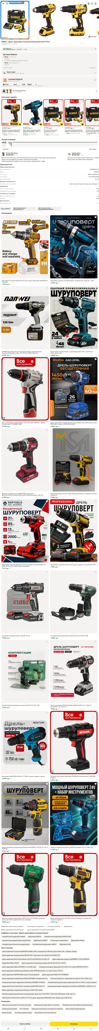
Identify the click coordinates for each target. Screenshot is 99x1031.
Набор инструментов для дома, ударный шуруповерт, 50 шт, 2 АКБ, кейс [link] (72, 847)
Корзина (74, 1028)
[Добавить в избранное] (92, 3)
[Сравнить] (88, 3)
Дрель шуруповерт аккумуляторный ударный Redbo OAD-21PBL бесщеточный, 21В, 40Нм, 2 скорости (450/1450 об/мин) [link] (74, 423)
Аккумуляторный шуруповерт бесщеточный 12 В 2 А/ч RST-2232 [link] (69, 636)
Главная (8, 1028)
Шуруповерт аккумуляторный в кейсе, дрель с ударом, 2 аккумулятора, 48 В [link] (73, 564)
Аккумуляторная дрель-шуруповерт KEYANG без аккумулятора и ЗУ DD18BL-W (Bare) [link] (73, 777)
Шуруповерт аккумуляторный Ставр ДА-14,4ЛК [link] (16, 636)
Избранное (58, 1028)
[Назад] (3, 3)
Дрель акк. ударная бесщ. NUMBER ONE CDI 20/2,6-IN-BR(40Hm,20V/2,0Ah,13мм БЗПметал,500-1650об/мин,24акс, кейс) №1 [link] (22, 494)
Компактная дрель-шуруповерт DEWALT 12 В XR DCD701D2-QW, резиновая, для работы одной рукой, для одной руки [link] (11, 130)
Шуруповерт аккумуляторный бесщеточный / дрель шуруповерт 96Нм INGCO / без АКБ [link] (25, 281)
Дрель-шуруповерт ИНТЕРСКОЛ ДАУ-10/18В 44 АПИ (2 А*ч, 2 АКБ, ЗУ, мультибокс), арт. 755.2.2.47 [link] (71, 706)
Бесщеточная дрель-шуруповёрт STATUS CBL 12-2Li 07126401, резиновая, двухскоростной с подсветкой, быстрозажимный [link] (23, 919)
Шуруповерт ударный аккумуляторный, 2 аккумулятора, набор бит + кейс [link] (72, 280)
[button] (49, 49)
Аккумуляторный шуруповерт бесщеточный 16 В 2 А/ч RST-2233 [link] (21, 705)
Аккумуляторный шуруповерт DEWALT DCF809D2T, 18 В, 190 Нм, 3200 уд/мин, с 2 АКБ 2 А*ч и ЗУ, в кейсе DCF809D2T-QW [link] (74, 130)
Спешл (25, 1028)
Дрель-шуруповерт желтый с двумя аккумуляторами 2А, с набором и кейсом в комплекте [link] (74, 494)
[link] (13, 936)
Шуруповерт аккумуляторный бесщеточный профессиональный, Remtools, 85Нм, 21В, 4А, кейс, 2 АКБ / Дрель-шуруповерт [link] (24, 565)
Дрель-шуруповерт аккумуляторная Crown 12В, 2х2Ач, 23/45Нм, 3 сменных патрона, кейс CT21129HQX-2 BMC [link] (23, 423)
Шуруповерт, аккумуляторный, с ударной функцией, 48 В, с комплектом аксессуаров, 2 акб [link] (72, 352)
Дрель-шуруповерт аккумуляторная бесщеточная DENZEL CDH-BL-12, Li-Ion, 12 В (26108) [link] (25, 848)
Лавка (41, 1028)
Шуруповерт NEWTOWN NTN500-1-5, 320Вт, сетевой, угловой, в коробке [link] (23, 776)
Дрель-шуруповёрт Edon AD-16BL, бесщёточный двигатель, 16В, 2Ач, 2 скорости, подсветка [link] (71, 919)
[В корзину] (20, 124)
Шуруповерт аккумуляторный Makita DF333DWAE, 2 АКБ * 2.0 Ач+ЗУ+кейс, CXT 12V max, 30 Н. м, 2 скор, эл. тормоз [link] (32, 130)
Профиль (90, 1028)
